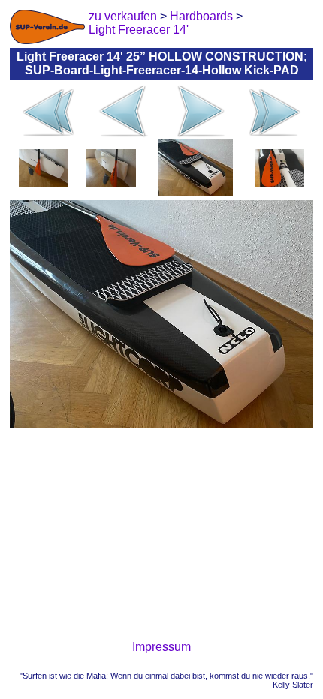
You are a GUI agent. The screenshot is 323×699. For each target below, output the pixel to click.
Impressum (161, 646)
